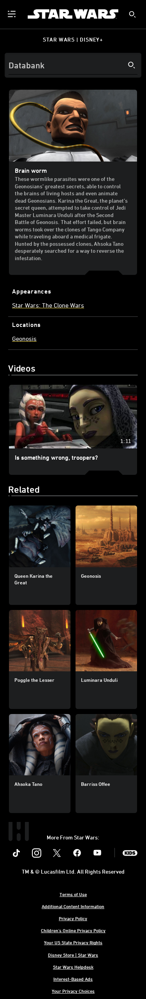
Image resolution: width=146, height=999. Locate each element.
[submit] (132, 14)
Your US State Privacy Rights (73, 942)
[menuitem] (12, 14)
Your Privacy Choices (73, 991)
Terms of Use (73, 894)
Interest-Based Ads (73, 979)
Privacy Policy (73, 918)
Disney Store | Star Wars (73, 954)
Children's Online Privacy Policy (73, 930)
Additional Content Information (73, 906)
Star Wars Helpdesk (73, 966)
